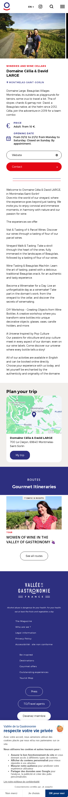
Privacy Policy (23, 638)
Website (17, 155)
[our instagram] (40, 6)
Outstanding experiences (34, 672)
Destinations (27, 660)
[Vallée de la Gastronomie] (5, 6)
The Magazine (23, 621)
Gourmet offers (28, 666)
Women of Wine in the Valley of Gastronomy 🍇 (30, 539)
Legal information (25, 633)
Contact (17, 166)
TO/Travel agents (34, 703)
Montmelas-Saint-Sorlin (26, 82)
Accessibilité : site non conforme (34, 644)
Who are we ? (23, 627)
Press (34, 691)
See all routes (34, 555)
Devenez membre (34, 715)
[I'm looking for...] (51, 6)
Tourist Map (26, 678)
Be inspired (26, 655)
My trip (20, 455)
